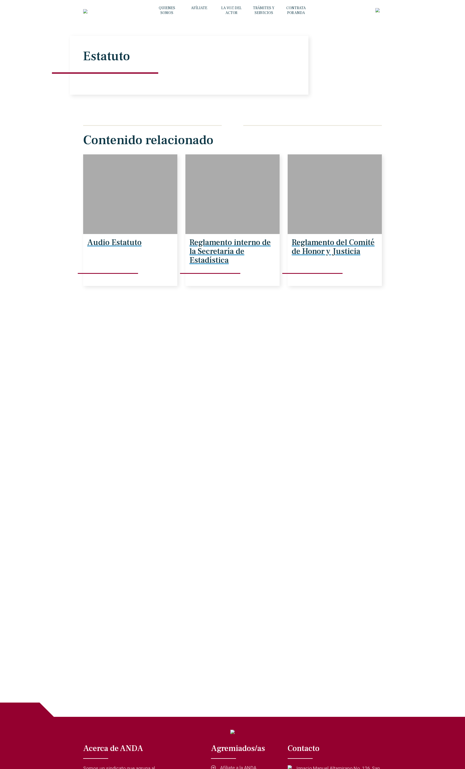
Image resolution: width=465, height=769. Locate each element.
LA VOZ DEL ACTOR (231, 10)
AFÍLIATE (199, 8)
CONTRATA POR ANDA (296, 10)
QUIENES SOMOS (167, 10)
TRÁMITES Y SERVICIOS (263, 10)
